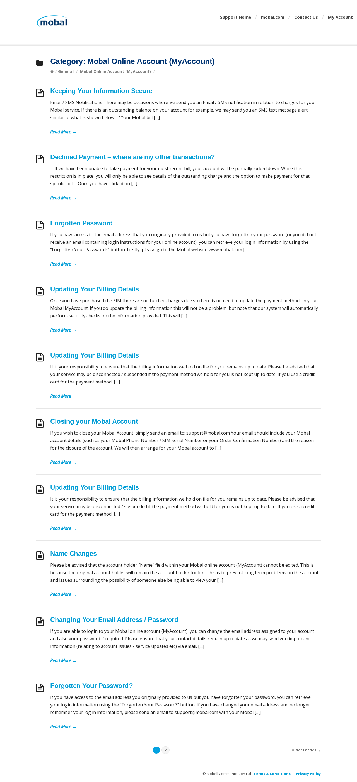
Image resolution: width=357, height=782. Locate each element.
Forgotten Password (81, 223)
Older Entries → (306, 749)
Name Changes (73, 553)
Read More (63, 132)
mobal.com (272, 17)
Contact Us (306, 17)
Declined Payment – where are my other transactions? (132, 157)
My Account (340, 17)
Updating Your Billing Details (94, 289)
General (66, 71)
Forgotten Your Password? (91, 685)
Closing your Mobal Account (94, 421)
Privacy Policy (308, 773)
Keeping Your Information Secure (101, 91)
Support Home (235, 17)
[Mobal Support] (67, 22)
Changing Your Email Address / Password (114, 619)
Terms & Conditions (272, 773)
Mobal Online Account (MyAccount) (115, 71)
